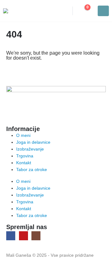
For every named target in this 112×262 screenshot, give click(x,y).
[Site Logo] (20, 10)
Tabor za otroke (31, 169)
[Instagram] (35, 235)
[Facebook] (10, 235)
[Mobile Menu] (103, 11)
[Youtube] (23, 235)
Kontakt (23, 162)
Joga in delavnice (33, 142)
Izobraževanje (30, 149)
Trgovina (24, 155)
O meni (23, 135)
